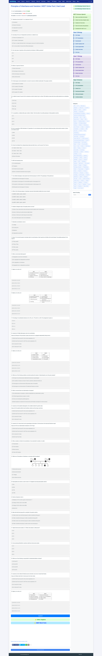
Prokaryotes (82, 172)
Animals (80, 109)
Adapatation (75, 107)
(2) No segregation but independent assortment (21, 259)
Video (89, 184)
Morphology (75, 159)
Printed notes (76, 172)
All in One (77, 52)
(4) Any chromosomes (16, 76)
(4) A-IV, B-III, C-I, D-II (16, 288)
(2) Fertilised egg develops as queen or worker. (21, 396)
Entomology (82, 136)
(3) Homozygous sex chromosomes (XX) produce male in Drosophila (25, 383)
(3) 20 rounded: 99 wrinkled (17, 89)
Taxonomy (85, 182)
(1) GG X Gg (14, 100)
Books (85, 117)
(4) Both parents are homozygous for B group (20, 187)
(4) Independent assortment (17, 233)
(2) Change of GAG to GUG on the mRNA (19, 502)
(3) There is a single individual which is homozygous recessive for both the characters (28, 43)
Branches (75, 121)
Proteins (86, 172)
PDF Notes (78, 35)
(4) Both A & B (14, 508)
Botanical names (76, 119)
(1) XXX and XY (15, 561)
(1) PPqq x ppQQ (15, 241)
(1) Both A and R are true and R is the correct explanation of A (23, 338)
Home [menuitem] (19, 1)
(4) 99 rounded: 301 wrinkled (17, 92)
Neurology (75, 163)
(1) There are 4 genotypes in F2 (18, 37)
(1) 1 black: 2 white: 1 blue (17, 147)
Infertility (81, 151)
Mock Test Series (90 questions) (82, 25)
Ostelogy (80, 165)
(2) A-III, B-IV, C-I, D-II (16, 365)
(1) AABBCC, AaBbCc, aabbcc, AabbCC (19, 193)
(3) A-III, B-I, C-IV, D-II (16, 285)
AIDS (74, 105)
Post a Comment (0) (40, 649)
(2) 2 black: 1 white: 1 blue (17, 150)
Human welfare (76, 149)
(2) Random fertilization (16, 25)
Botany (82, 119)
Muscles (80, 159)
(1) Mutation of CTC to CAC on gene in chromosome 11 (22, 499)
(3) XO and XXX (15, 566)
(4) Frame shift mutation (16, 452)
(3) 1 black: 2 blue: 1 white (17, 153)
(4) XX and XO (14, 569)
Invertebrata (75, 153)
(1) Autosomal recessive (16, 469)
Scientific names (76, 180)
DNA (86, 128)
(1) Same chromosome (16, 68)
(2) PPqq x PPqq (15, 244)
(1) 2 (13, 52)
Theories (75, 184)
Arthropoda (75, 111)
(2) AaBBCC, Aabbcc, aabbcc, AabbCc (19, 196)
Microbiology (76, 157)
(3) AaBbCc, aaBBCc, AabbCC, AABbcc (19, 199)
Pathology (84, 165)
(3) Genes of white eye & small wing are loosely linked (22, 214)
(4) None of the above (16, 156)
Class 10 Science (76, 126)
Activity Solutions (79, 97)
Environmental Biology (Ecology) (79, 140)
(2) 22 (13, 533)
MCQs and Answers (79, 94)
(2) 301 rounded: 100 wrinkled (17, 86)
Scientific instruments (86, 178)
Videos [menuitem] (74, 1)
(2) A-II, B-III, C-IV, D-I (16, 283)
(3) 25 (13, 536)
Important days (76, 151)
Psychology (75, 174)
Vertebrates (84, 184)
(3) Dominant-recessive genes (17, 168)
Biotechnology (76, 117)
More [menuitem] (78, 1)
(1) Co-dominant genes (16, 163)
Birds (81, 117)
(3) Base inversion (15, 449)
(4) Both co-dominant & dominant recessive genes (21, 171)
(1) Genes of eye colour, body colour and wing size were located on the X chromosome (28, 209)
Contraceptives (76, 128)
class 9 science (80, 188)
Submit (40, 616)
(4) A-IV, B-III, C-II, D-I (16, 313)
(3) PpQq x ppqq (15, 247)
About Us (80, 654)
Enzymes (87, 140)
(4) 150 (13, 140)
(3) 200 (13, 138)
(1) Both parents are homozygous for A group (20, 178)
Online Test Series (79, 49)
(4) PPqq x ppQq (15, 249)
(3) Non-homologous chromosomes (18, 73)
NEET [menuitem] (63, 1)
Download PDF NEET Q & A (81, 28)
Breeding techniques (82, 121)
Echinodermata (76, 132)
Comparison (87, 126)
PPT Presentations (79, 38)
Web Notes (80, 186)
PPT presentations (79, 61)
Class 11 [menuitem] (33, 1)
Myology (75, 161)
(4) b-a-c (13, 329)
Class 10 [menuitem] (27, 1)
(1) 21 (13, 545)
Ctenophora (82, 128)
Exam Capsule (84, 142)
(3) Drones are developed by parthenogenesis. (20, 398)
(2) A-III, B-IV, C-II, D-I (16, 605)
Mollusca (85, 157)
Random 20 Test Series (80, 22)
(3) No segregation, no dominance (18, 262)
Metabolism (85, 155)
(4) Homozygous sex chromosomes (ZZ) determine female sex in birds (25, 386)
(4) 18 (13, 124)
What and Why (86, 186)
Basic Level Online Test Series (81, 17)
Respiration (85, 176)
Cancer (88, 121)
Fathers (75, 144)
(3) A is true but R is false (16, 343)
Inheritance (86, 151)
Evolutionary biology (77, 142)
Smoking (75, 182)
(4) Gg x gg (14, 108)
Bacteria (88, 113)
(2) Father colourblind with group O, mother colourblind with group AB (24, 518)
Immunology (82, 149)
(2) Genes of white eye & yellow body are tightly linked (22, 212)
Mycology (85, 159)
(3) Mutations (14, 230)
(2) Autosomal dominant (16, 471)
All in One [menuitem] (43, 1)
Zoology (75, 188)
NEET (26, 641)
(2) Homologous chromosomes (18, 71)
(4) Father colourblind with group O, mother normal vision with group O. (25, 523)
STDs (80, 178)
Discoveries (75, 130)
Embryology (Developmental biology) (79, 134)
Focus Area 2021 (84, 144)
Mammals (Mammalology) (78, 155)
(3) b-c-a (13, 326)
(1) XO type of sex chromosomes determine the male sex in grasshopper (25, 377)
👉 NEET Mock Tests (40, 623)
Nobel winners (81, 163)
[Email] (28, 645)
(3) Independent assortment (17, 27)
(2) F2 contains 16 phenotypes (17, 40)
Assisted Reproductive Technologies (79, 113)
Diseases (80, 130)
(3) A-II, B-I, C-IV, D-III (16, 310)
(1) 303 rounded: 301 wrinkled (17, 83)
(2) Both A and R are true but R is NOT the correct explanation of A (24, 341)
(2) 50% (13, 487)
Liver (80, 153)
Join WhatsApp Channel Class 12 (82, 8)
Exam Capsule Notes (80, 46)
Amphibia (75, 109)
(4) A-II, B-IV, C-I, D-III (16, 370)
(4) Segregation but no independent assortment (20, 265)
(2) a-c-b (13, 323)
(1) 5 (13, 115)
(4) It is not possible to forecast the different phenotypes (22, 46)
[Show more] (31, 645)
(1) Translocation (15, 443)
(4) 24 (13, 554)
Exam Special (78, 41)
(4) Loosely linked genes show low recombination (21, 217)
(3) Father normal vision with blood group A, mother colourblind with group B (26, 520)
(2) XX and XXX (15, 564)
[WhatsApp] (26, 645)
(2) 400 (13, 135)
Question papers (81, 174)
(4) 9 (13, 61)
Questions (87, 174)
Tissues (79, 184)
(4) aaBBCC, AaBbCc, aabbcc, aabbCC (19, 202)
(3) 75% (13, 490)
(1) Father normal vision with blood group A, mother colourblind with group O (26, 515)
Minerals (81, 157)
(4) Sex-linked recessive (16, 477)
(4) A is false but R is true (16, 346)
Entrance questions (21, 641)
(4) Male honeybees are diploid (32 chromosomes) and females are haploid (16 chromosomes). (29, 401)
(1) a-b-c (13, 320)
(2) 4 (13, 55)
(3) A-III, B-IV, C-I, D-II (16, 608)
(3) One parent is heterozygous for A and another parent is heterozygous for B (26, 184)
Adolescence (81, 107)
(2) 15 (13, 118)
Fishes (79, 144)
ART (78, 105)
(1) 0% (13, 484)
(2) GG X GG (14, 103)
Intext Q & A (78, 88)
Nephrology (84, 161)
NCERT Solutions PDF (80, 43)
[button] (89, 1)
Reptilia (81, 176)
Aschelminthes (81, 111)
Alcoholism (87, 107)
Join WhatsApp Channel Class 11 (82, 6)
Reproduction (76, 176)
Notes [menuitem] (48, 1)
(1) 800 (13, 132)
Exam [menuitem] (60, 1)
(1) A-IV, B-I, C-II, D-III (16, 280)
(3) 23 (13, 551)
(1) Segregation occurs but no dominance (19, 256)
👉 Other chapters (40, 619)
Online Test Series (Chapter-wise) (82, 20)
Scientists (82, 180)
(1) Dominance (14, 22)
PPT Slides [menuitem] (54, 1)
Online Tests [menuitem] (68, 1)
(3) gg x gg (14, 106)
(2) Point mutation (15, 446)
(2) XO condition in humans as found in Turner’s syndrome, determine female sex (27, 380)
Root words (75, 178)
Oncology (75, 165)
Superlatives (80, 182)
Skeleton (87, 180)
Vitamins (75, 186)
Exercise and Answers (80, 91)
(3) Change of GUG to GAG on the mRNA (19, 505)
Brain (86, 119)
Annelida (84, 109)
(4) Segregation (15, 30)
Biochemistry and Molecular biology (79, 115)
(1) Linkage (14, 224)
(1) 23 (13, 530)
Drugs (85, 130)
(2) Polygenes (14, 166)
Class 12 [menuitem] (38, 1)
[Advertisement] (40, 632)
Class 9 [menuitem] (22, 1)
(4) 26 (13, 538)
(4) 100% (13, 492)
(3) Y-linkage (14, 474)
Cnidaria (82, 126)
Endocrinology (76, 136)
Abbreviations (83, 105)
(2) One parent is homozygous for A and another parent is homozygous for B (26, 181)
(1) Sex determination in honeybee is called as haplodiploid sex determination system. (28, 393)
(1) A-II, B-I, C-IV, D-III (16, 362)
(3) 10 (13, 121)
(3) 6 (13, 58)
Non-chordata (87, 163)
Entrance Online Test (14, 641)
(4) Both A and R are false (16, 436)
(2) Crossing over (15, 227)
